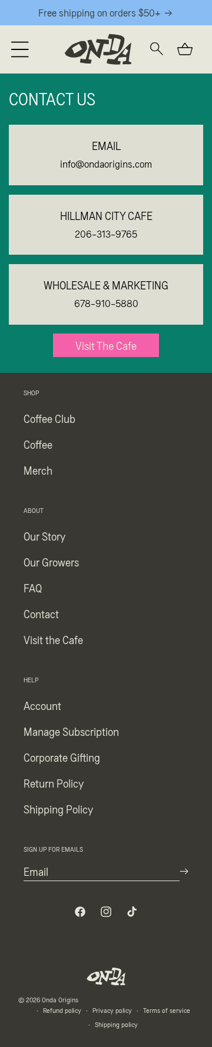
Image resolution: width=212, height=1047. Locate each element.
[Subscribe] (184, 871)
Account (42, 705)
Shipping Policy (58, 809)
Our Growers (51, 562)
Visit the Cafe (53, 639)
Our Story (44, 536)
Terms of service (166, 1010)
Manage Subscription (71, 731)
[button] (20, 49)
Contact (41, 613)
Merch (38, 470)
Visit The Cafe (106, 345)
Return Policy (54, 783)
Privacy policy (112, 1010)
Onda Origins (60, 999)
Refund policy (62, 1010)
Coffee (38, 444)
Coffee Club (49, 418)
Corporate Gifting (62, 757)
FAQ (33, 588)
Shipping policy (116, 1024)
